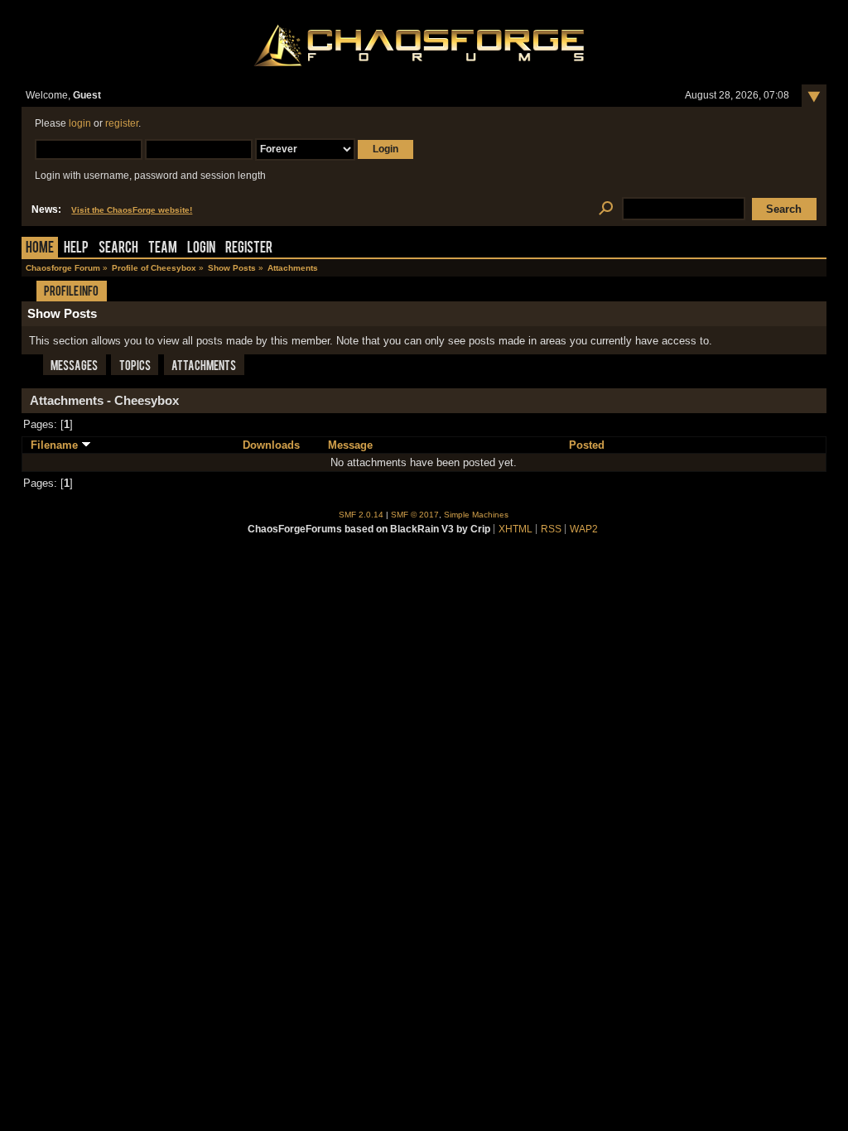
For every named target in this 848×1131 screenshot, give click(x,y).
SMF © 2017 (415, 514)
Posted (587, 445)
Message (350, 445)
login (80, 123)
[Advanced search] (605, 209)
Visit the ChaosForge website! (131, 209)
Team (162, 249)
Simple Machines (476, 514)
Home (40, 249)
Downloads (271, 445)
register (121, 123)
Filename (56, 445)
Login (201, 249)
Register (248, 249)
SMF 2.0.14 (361, 514)
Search (118, 249)
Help (76, 249)
